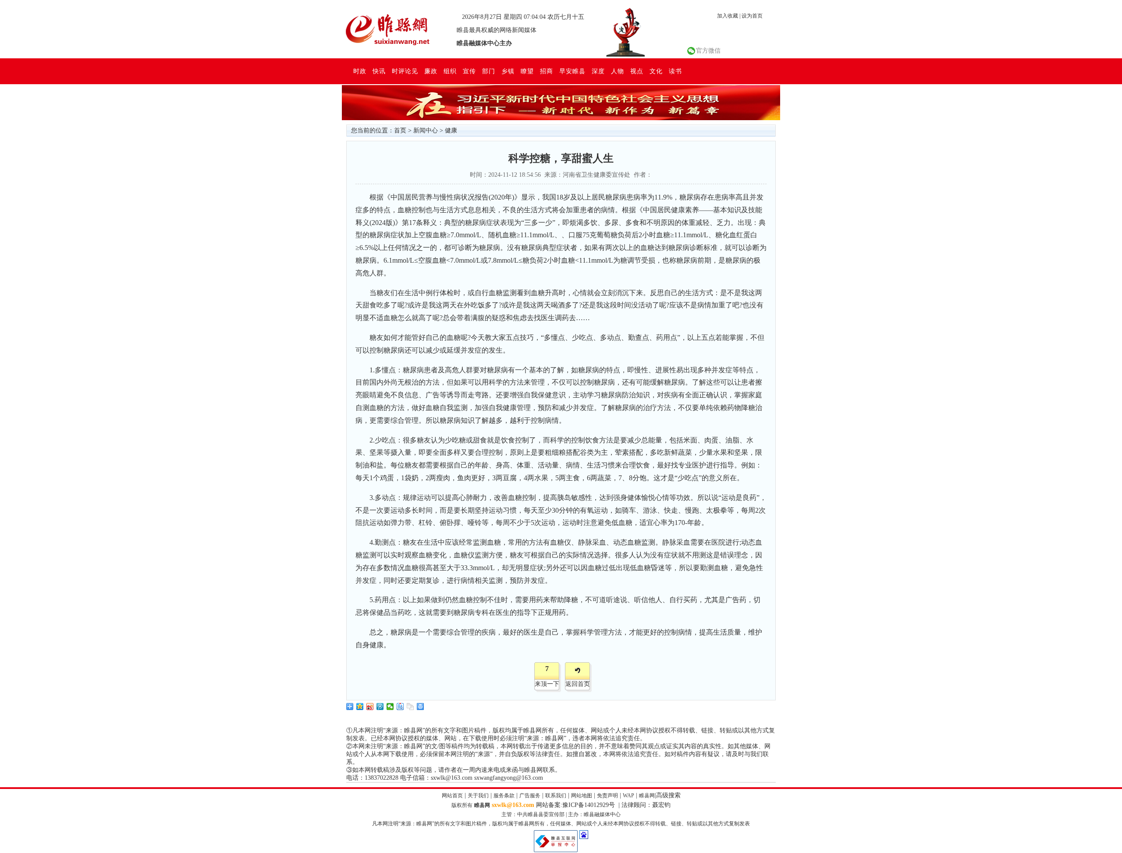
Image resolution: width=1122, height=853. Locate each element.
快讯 (379, 71)
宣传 (469, 71)
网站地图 (581, 795)
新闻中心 (425, 130)
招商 (546, 71)
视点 (636, 71)
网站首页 (452, 795)
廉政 (430, 71)
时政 (359, 71)
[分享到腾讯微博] (380, 706)
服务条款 (504, 795)
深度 (598, 71)
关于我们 (478, 795)
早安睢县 (572, 71)
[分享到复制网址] (410, 706)
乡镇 (508, 71)
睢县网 (647, 795)
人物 (617, 71)
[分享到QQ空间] (360, 706)
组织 (450, 71)
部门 (488, 71)
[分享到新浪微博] (370, 706)
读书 (675, 71)
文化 (656, 71)
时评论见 (405, 71)
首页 (400, 130)
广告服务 (529, 795)
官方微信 (708, 50)
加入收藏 (727, 16)
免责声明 (607, 795)
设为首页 (752, 16)
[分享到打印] (420, 706)
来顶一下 (547, 684)
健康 (451, 130)
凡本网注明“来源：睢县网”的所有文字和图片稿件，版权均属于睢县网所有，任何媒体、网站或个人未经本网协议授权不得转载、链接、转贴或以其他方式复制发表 (561, 824)
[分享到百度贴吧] (400, 706)
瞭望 (527, 71)
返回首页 (577, 684)
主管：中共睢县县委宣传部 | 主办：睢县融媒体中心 (561, 814)
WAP (628, 795)
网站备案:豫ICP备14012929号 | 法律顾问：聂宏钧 (603, 805)
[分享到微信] (390, 706)
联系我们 (555, 795)
